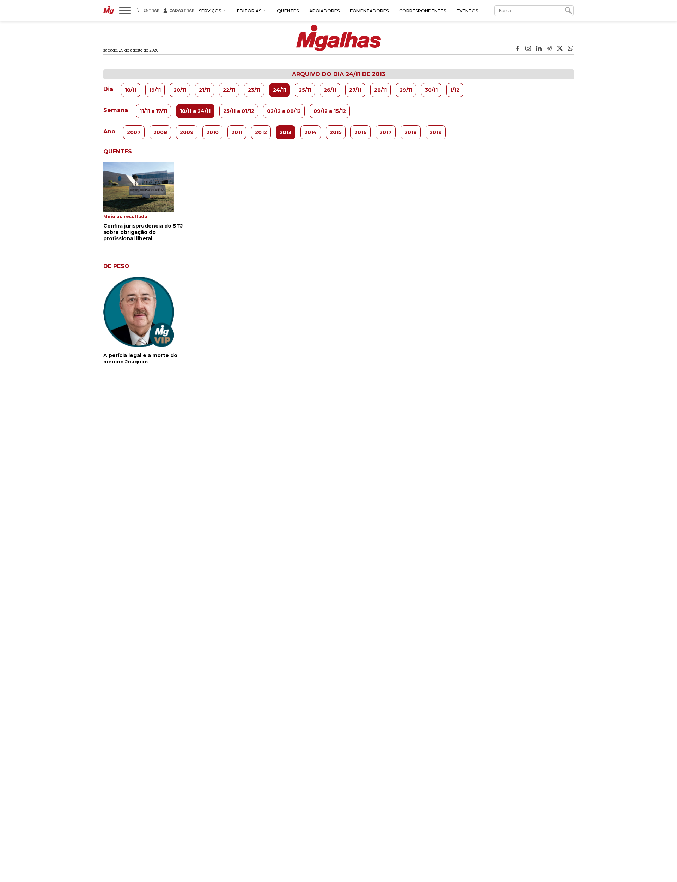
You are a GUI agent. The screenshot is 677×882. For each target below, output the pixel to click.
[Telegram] (549, 49)
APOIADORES (324, 10)
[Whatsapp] (570, 49)
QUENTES (288, 10)
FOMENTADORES (369, 10)
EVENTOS (467, 10)
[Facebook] (517, 49)
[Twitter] (560, 49)
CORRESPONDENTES (422, 10)
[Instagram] (528, 49)
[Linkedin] (538, 49)
